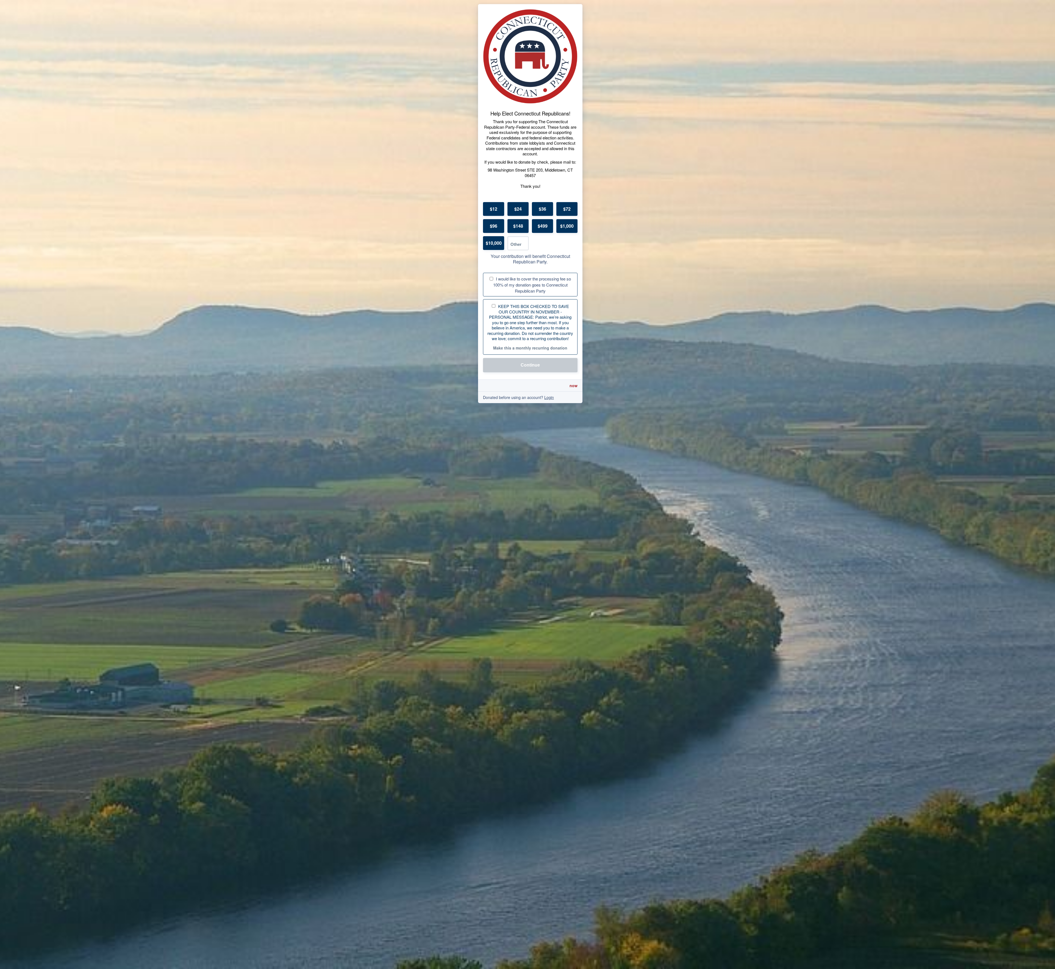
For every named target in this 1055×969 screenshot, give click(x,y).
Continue (530, 365)
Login (549, 397)
